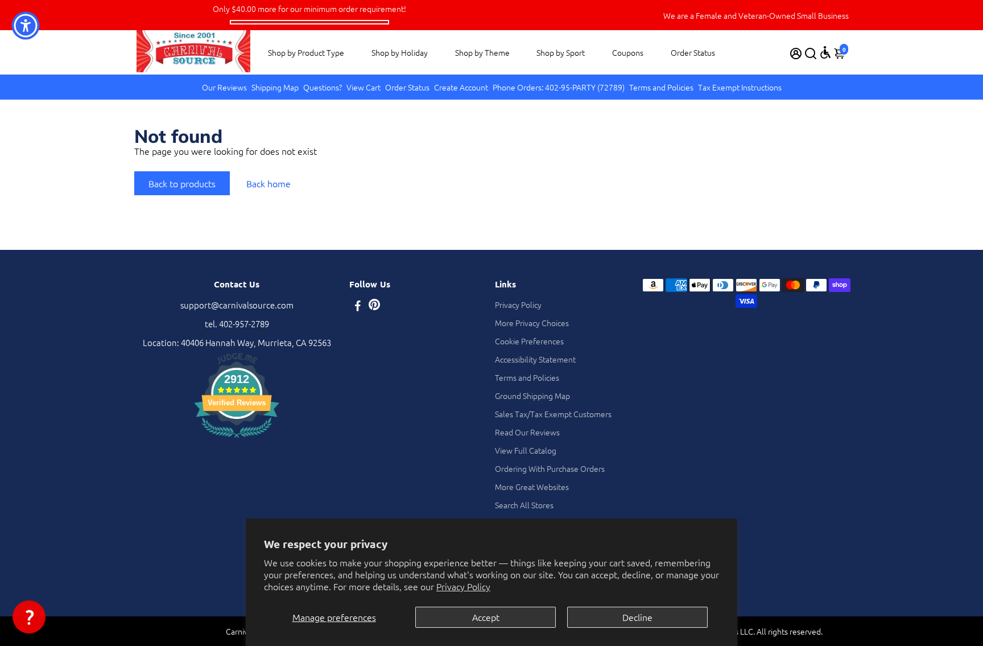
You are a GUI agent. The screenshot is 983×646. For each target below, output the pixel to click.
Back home (268, 183)
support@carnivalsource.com (237, 305)
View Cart (363, 87)
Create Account (461, 87)
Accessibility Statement (535, 359)
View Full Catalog (525, 450)
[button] (29, 616)
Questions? (322, 87)
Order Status (693, 52)
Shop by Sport (560, 52)
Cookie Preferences (529, 341)
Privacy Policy (463, 586)
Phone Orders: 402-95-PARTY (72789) (559, 87)
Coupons (627, 52)
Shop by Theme (482, 52)
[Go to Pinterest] (374, 306)
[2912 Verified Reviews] (236, 439)
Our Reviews (224, 87)
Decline (637, 617)
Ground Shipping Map (532, 395)
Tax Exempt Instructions (740, 87)
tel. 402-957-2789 (237, 324)
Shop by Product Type (306, 52)
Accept (485, 617)
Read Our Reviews (527, 432)
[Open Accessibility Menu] (825, 52)
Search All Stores (524, 505)
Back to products (182, 183)
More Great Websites (532, 486)
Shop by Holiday (399, 52)
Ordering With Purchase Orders (550, 468)
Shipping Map (275, 87)
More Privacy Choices (532, 322)
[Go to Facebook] (358, 306)
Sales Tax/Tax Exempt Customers (553, 413)
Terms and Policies (661, 87)
